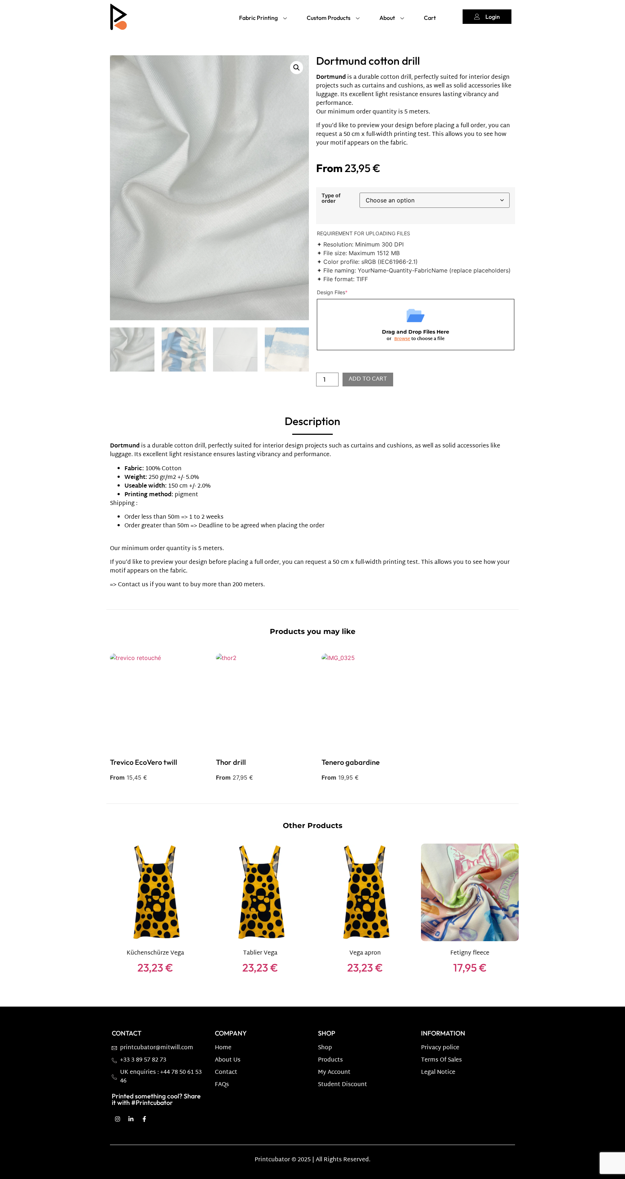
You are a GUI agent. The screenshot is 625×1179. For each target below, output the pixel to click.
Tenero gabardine (351, 762)
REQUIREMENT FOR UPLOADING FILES (363, 233)
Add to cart (368, 379)
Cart (430, 17)
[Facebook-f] (144, 1119)
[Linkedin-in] (131, 1119)
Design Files (332, 292)
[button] (296, 67)
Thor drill (231, 762)
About (387, 17)
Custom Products (328, 17)
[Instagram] (117, 1119)
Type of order (331, 198)
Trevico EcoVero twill (143, 762)
